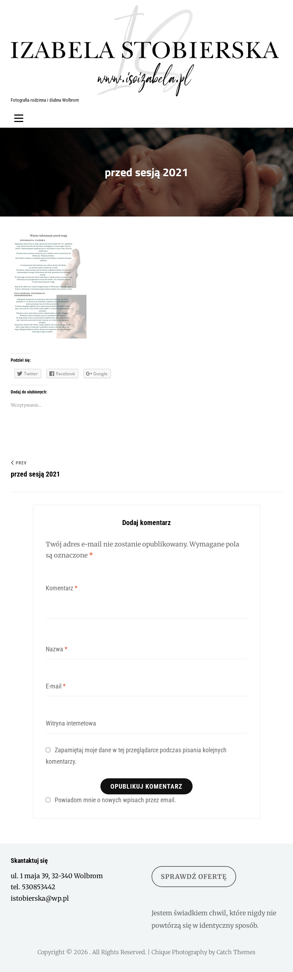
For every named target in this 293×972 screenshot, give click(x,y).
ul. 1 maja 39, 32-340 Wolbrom (57, 876)
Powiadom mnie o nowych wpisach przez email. (115, 800)
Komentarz (62, 588)
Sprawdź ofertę (194, 876)
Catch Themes (236, 952)
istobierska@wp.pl (40, 898)
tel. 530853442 (33, 887)
